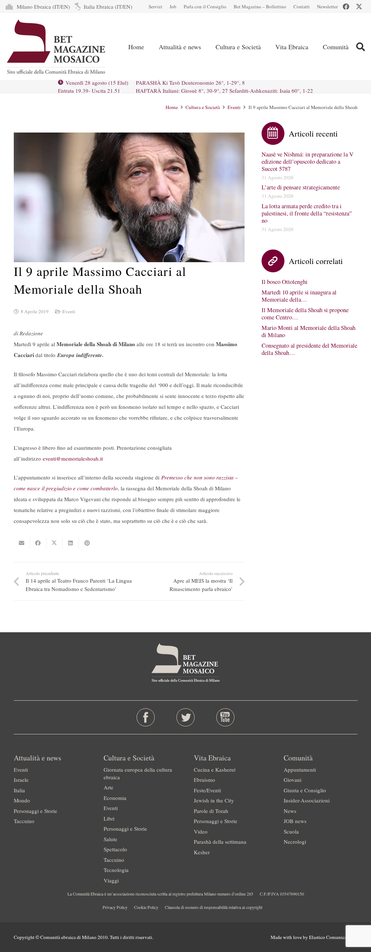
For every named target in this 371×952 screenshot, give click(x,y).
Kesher (202, 852)
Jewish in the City (214, 800)
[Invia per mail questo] (22, 543)
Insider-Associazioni (307, 800)
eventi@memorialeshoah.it (73, 458)
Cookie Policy (146, 907)
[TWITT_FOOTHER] (185, 717)
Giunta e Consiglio (305, 790)
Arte (108, 787)
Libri (109, 818)
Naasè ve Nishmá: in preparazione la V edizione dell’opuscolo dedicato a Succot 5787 (308, 161)
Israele (21, 779)
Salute (110, 839)
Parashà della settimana (220, 841)
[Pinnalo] (87, 543)
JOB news (295, 821)
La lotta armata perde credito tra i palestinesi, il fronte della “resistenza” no (307, 213)
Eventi (68, 311)
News (290, 810)
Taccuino (24, 821)
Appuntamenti (300, 769)
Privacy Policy (115, 907)
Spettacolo (115, 849)
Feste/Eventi (207, 790)
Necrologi (295, 841)
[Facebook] (346, 6)
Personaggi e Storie (35, 810)
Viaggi (111, 880)
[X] (359, 6)
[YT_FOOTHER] (225, 717)
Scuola (291, 831)
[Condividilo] (38, 543)
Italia (19, 790)
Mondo (22, 800)
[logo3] (56, 47)
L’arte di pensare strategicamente (301, 187)
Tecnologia (116, 869)
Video (201, 831)
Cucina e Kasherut (214, 769)
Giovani (292, 779)
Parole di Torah (211, 810)
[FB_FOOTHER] (145, 717)
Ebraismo (204, 779)
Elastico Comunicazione (333, 937)
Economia (115, 797)
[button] (360, 46)
